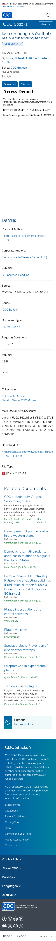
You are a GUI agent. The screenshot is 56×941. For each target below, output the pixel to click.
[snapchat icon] (15, 926)
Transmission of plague (20, 686)
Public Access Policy (17, 839)
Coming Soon (12, 822)
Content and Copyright (18, 834)
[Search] (49, 15)
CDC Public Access (13, 396)
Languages (10, 886)
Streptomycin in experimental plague (25, 668)
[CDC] (7, 15)
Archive (7, 895)
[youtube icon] (4, 926)
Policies (7, 877)
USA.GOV (21, 936)
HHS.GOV (7, 936)
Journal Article (11, 327)
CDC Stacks (16, 747)
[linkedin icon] (21, 918)
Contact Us (11, 845)
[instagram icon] (15, 918)
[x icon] (9, 918)
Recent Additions (15, 816)
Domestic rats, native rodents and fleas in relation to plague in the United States (27, 555)
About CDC (10, 868)
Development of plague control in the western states (26, 533)
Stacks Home (12, 805)
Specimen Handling (17, 275)
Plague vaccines (16, 629)
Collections (11, 810)
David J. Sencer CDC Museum (20, 400)
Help (8, 828)
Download (10, 84)
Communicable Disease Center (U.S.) (24, 257)
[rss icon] (21, 926)
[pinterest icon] (9, 926)
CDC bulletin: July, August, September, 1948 (23, 499)
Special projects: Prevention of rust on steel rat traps (26, 647)
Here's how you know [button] (12, 6)
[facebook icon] (4, 918)
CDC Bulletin (19, 67)
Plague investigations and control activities (22, 611)
